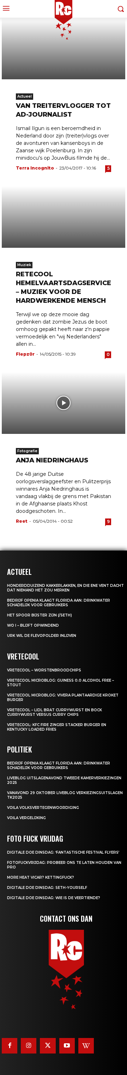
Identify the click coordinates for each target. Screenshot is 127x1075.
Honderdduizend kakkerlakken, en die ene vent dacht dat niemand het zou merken (65, 587)
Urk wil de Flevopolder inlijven (41, 635)
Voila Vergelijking (26, 818)
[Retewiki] (86, 1046)
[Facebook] (9, 1046)
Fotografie (27, 451)
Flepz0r (25, 354)
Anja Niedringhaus (52, 460)
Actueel (24, 96)
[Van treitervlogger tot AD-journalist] (63, 48)
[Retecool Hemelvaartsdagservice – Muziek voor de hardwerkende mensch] (63, 217)
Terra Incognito (35, 168)
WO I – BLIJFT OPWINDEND (33, 625)
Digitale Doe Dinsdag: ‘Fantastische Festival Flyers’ (63, 852)
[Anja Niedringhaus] (63, 403)
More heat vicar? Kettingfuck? (40, 877)
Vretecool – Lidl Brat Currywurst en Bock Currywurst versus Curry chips (54, 712)
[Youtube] (67, 1046)
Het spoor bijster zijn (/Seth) (39, 615)
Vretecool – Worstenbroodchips (44, 670)
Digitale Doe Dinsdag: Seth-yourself (47, 887)
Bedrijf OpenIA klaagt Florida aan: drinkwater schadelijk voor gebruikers (58, 602)
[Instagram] (28, 1046)
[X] (47, 1046)
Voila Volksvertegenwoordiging (43, 807)
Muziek (24, 265)
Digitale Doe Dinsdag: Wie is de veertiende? (53, 898)
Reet (22, 521)
